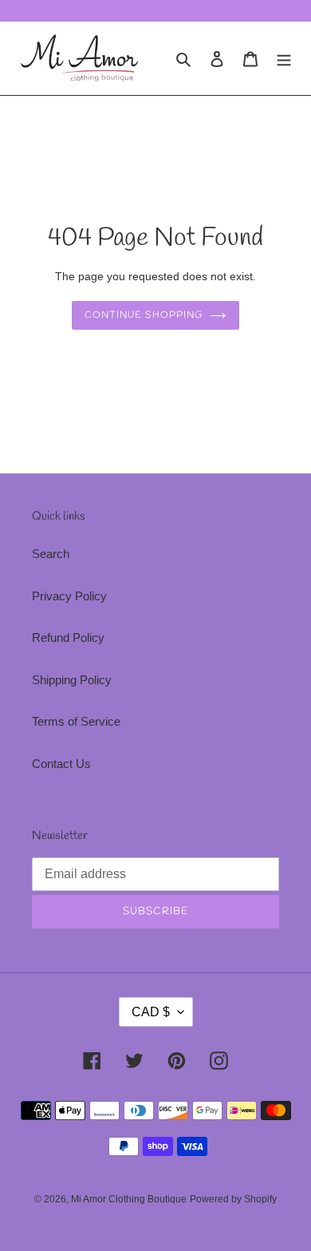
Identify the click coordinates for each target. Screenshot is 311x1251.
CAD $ (151, 1012)
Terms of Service (76, 721)
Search (50, 553)
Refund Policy (68, 637)
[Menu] (284, 59)
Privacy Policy (69, 596)
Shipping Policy (72, 680)
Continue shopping (144, 315)
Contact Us (61, 763)
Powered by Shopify (233, 1199)
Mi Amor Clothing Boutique (129, 1199)
